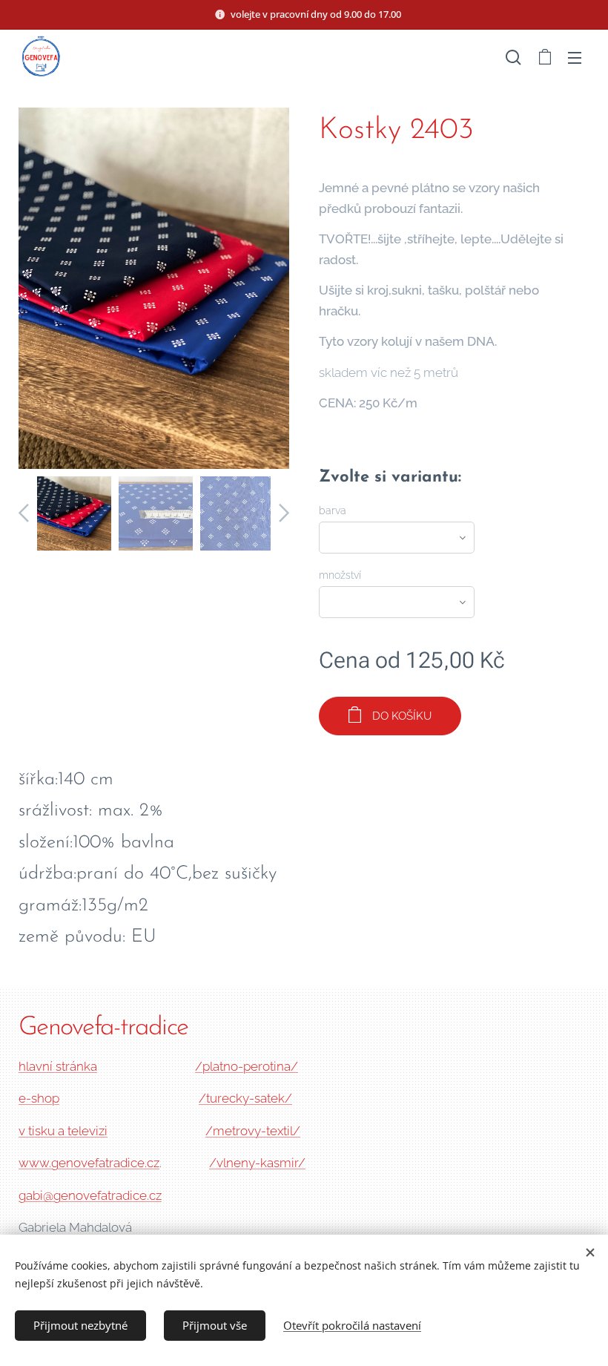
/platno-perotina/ (246, 1066)
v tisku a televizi (63, 1130)
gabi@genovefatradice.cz (90, 1195)
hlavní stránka (58, 1066)
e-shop (39, 1098)
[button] (513, 57)
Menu (574, 57)
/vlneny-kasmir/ (257, 1162)
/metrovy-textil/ (252, 1130)
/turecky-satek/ (245, 1098)
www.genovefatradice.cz (89, 1162)
